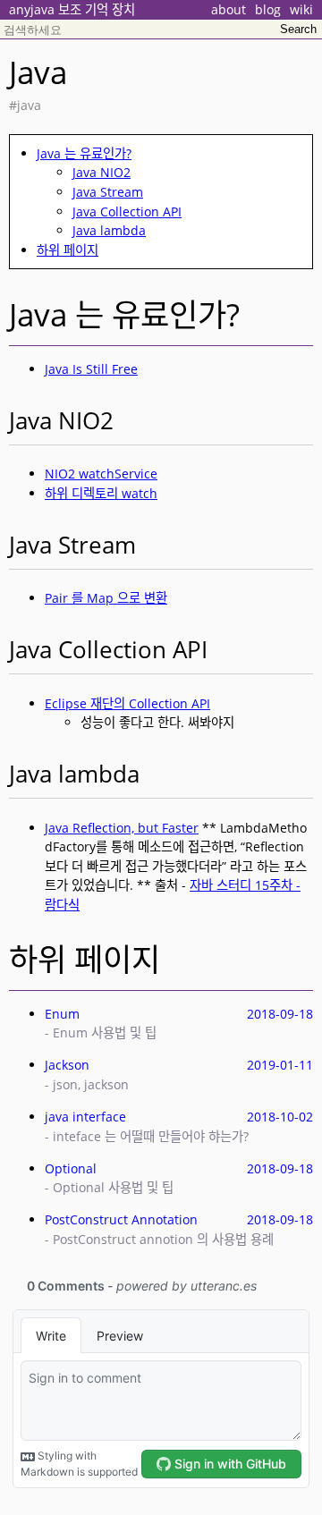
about (228, 9)
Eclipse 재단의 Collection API (127, 703)
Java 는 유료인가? (84, 153)
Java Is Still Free (91, 368)
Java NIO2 (101, 172)
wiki (301, 9)
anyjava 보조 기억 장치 (72, 9)
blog (268, 9)
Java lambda (109, 230)
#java (25, 105)
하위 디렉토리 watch (101, 493)
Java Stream (107, 191)
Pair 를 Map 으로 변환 (106, 597)
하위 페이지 (67, 249)
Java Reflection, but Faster (122, 827)
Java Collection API (127, 211)
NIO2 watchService (101, 473)
